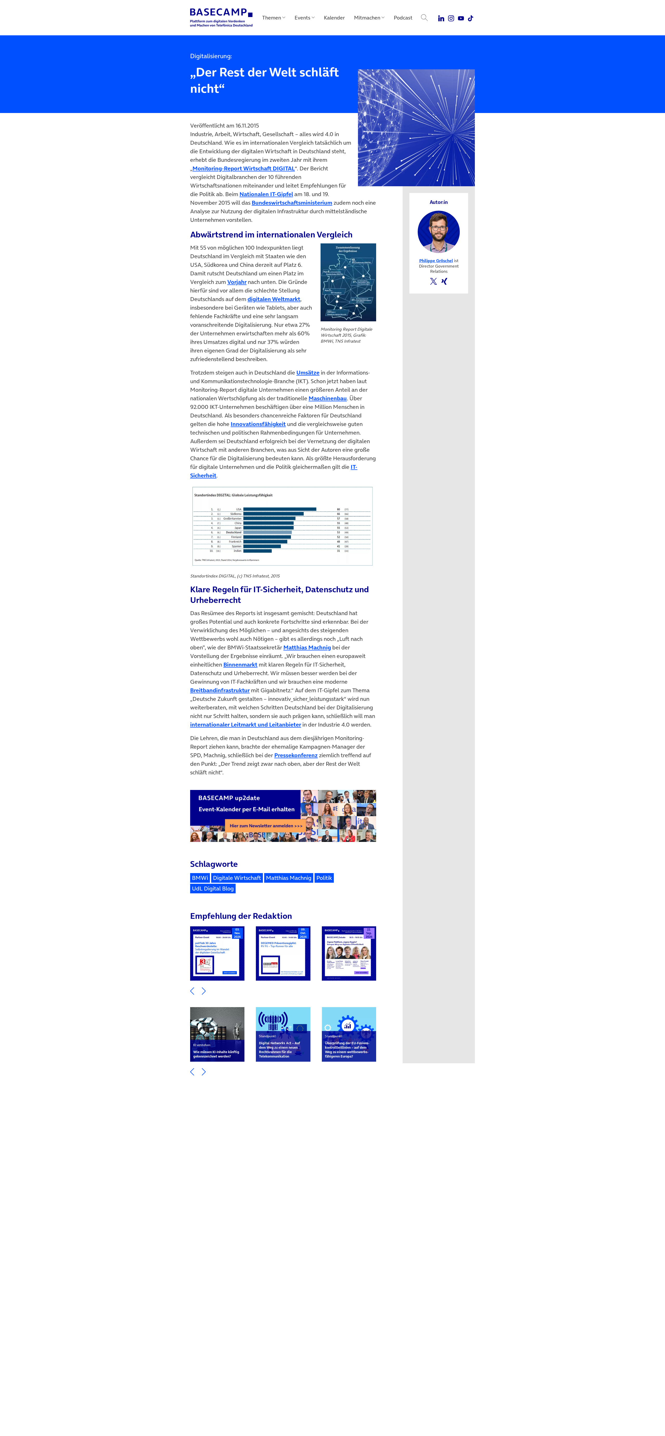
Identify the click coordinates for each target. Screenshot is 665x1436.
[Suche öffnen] (424, 17)
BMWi (200, 878)
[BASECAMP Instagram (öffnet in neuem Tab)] (451, 17)
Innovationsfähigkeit (258, 424)
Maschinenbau (328, 398)
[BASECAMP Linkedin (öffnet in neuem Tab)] (441, 17)
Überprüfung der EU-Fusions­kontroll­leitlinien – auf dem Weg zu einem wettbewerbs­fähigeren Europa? (347, 1046)
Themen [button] (271, 17)
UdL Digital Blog (213, 888)
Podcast (403, 17)
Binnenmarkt (240, 664)
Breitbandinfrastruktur (220, 690)
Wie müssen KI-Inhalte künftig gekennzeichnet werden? (216, 1050)
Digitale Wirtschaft (237, 878)
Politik (324, 878)
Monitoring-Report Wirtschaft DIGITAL (243, 168)
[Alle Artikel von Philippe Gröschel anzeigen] (439, 231)
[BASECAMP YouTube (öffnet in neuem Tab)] (461, 17)
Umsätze (308, 372)
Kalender (334, 17)
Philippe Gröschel (436, 260)
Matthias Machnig (307, 647)
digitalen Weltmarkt (274, 299)
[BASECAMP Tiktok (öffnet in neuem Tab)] (470, 17)
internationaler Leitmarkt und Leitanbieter (245, 724)
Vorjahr (237, 282)
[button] (192, 990)
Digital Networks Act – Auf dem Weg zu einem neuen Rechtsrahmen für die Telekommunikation (279, 1046)
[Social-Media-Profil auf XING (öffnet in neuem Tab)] (444, 281)
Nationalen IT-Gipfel (266, 194)
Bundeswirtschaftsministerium (292, 203)
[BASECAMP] (221, 17)
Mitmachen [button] (367, 17)
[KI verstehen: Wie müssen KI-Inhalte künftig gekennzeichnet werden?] (217, 1034)
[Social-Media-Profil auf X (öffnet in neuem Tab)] (433, 281)
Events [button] (302, 17)
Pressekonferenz (296, 755)
